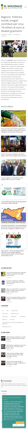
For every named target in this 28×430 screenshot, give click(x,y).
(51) (3, 310)
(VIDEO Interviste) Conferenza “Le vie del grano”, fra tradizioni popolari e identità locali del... (15, 338)
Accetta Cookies (20, 422)
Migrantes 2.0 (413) (15, 313)
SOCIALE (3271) (5, 313)
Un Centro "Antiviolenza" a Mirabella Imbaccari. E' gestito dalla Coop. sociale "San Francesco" (15, 282)
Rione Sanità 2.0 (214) (6, 326)
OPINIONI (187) (13, 316)
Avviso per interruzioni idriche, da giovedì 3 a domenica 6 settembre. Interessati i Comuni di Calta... (16, 274)
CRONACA (4, 393)
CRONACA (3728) (14, 310)
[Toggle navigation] (25, 7)
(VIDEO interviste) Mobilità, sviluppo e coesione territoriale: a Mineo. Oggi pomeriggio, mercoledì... (15, 355)
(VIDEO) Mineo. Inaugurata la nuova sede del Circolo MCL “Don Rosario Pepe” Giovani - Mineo (16, 346)
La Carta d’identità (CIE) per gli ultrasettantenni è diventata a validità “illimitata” (13, 202)
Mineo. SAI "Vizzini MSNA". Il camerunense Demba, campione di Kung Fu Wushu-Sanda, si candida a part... (16, 290)
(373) (7, 310)
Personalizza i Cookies (18, 425)
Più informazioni (11, 419)
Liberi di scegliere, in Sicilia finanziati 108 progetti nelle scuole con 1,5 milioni (12, 178)
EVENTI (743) (4, 319)
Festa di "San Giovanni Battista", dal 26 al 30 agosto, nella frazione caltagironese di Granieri (13, 154)
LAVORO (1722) (5, 316)
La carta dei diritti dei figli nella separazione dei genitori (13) (12, 323)
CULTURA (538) (22, 316)
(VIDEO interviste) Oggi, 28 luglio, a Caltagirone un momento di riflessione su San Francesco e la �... (16, 363)
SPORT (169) (12, 319)
